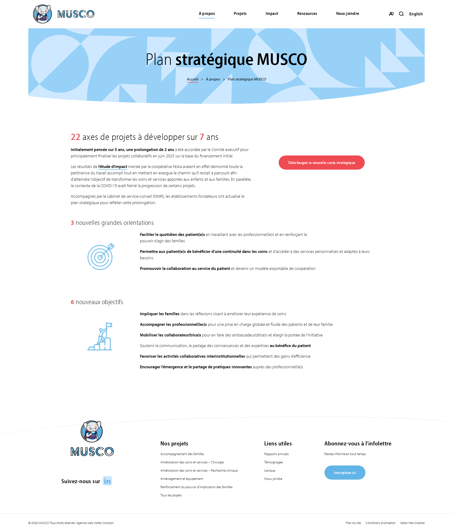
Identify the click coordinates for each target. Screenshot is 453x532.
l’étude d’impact (112, 166)
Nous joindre (347, 13)
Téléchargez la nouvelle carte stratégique (321, 162)
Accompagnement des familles (182, 454)
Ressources (307, 13)
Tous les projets (171, 495)
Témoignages (273, 462)
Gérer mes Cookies (412, 523)
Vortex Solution (104, 523)
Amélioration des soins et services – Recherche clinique (199, 470)
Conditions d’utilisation (381, 523)
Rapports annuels (276, 454)
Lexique (269, 470)
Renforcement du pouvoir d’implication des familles (196, 487)
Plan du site (353, 523)
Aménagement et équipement (181, 478)
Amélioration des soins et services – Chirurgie (192, 462)
